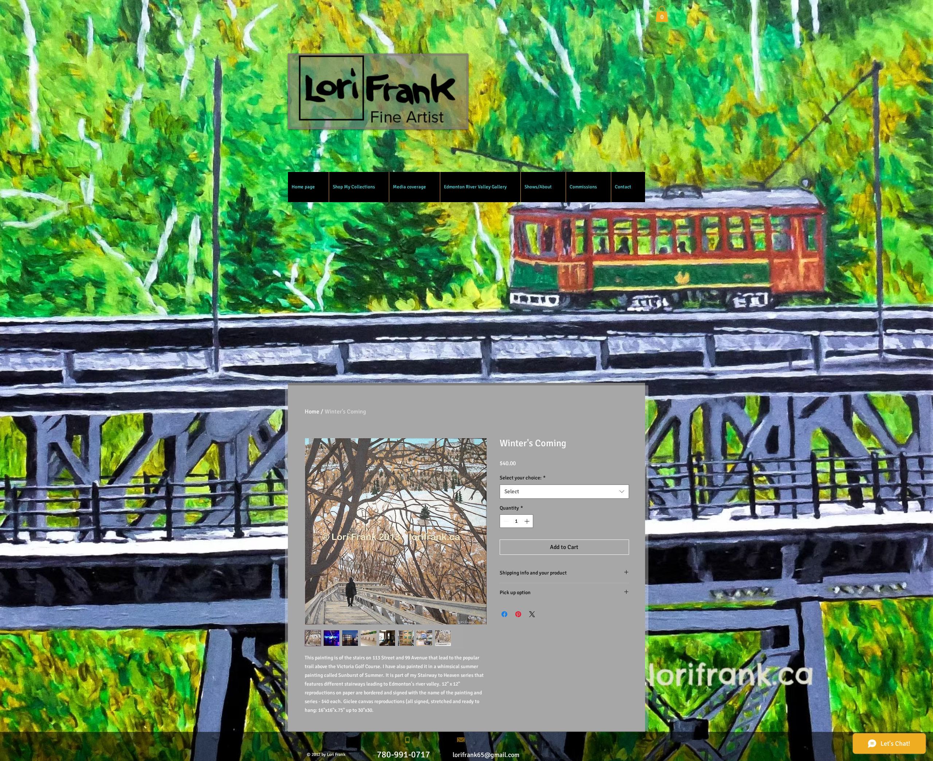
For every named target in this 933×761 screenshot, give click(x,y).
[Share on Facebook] (504, 614)
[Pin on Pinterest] (518, 614)
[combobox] (564, 492)
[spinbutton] (516, 521)
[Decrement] (505, 521)
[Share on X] (532, 614)
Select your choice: (523, 478)
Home (312, 411)
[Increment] (527, 521)
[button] (661, 14)
